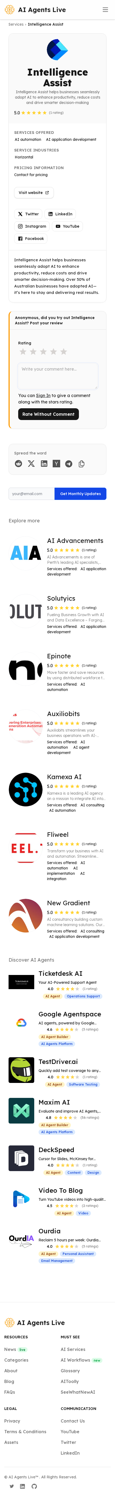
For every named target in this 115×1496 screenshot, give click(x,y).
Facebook (34, 238)
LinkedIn (63, 214)
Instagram (35, 226)
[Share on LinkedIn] (44, 463)
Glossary (70, 1370)
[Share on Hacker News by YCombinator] (56, 463)
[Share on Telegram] (68, 464)
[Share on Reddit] (18, 463)
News (14, 1349)
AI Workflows (80, 1360)
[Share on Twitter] (31, 463)
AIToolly (70, 1381)
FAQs (9, 1392)
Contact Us (73, 1421)
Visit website (31, 192)
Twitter (32, 214)
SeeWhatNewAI (78, 1392)
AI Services (73, 1349)
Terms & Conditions (25, 1431)
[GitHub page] (34, 1486)
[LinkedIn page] (22, 1486)
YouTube (71, 226)
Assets (11, 1442)
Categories (16, 1360)
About (11, 1370)
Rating (24, 343)
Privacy (12, 1421)
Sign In (43, 395)
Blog (9, 1381)
